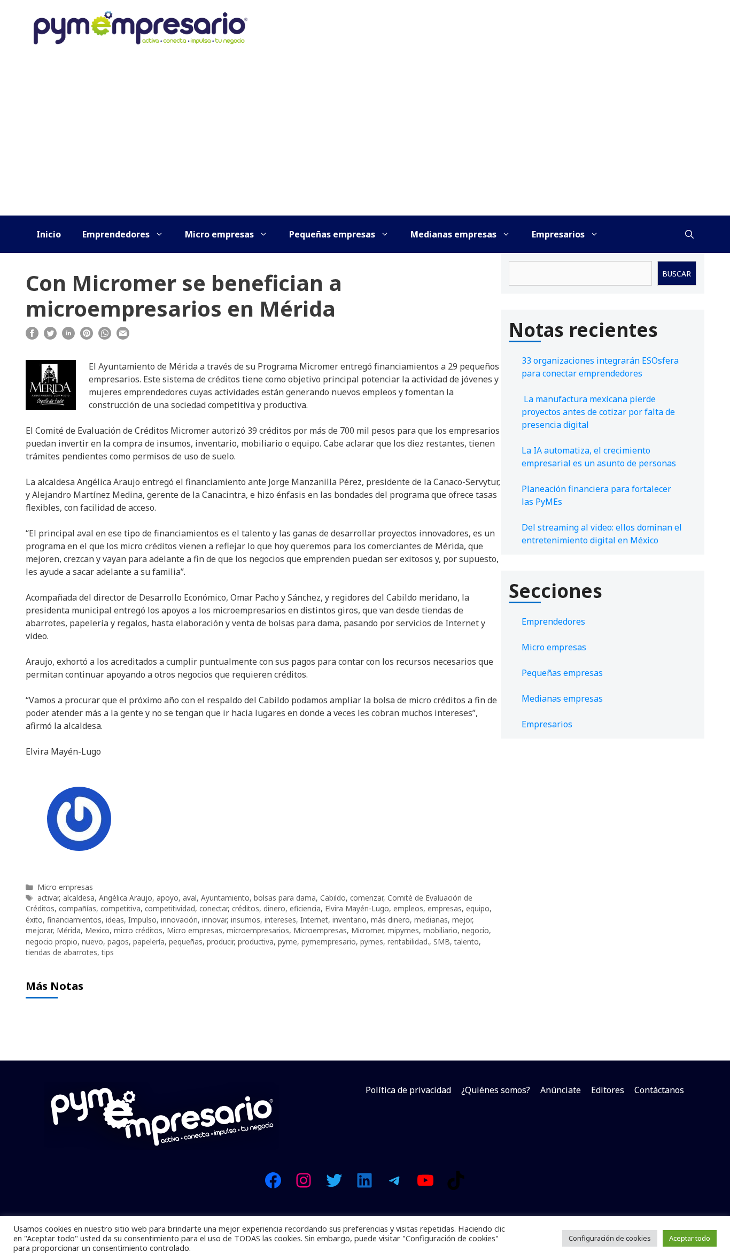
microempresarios (258, 930)
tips (108, 952)
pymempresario (328, 941)
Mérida (69, 930)
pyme (287, 941)
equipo (478, 908)
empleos (408, 908)
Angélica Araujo (125, 898)
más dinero (390, 920)
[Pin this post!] (86, 336)
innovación (179, 920)
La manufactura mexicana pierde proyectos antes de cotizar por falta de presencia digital (598, 412)
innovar (214, 920)
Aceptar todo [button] (689, 1238)
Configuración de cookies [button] (610, 1238)
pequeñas (186, 941)
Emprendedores (116, 234)
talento (466, 941)
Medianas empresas (453, 234)
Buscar (676, 273)
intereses (280, 920)
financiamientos (74, 920)
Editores (607, 1090)
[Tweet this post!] (50, 336)
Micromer (367, 930)
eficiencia (305, 908)
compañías (77, 908)
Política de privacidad (408, 1090)
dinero (274, 908)
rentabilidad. (408, 941)
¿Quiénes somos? (495, 1090)
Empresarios (558, 234)
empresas (445, 908)
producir (220, 941)
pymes (371, 941)
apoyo (167, 898)
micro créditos (138, 930)
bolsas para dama (285, 898)
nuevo (92, 941)
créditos (245, 908)
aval (190, 898)
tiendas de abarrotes (61, 952)
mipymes (403, 930)
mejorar (39, 930)
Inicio (48, 234)
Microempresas (320, 930)
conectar (213, 908)
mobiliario (440, 930)
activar (48, 898)
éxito (34, 920)
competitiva (120, 908)
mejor (462, 920)
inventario (349, 920)
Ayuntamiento (225, 898)
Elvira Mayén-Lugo (357, 908)
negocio (475, 930)
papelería (149, 941)
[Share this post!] (32, 336)
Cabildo (333, 898)
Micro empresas (219, 234)
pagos (118, 941)
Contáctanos (659, 1090)
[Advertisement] (365, 135)
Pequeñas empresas (332, 234)
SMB (441, 941)
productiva (256, 941)
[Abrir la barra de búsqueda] (689, 234)
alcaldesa (79, 898)
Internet (314, 920)
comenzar (366, 898)
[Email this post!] (123, 336)
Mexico (97, 930)
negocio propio (51, 941)
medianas (431, 920)
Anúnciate (560, 1090)
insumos (245, 920)
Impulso (142, 920)
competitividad (170, 908)
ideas (115, 920)
